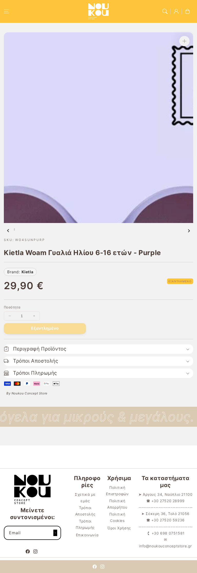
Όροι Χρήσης (119, 528)
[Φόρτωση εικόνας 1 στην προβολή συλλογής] (14, 229)
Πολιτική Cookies (117, 517)
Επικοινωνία (87, 535)
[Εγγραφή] (55, 532)
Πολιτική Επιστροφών (117, 490)
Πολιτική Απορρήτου (117, 504)
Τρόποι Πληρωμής (85, 524)
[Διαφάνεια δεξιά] (188, 230)
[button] (6, 11)
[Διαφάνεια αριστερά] (8, 230)
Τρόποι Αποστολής (85, 511)
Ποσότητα (12, 307)
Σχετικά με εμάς (85, 497)
